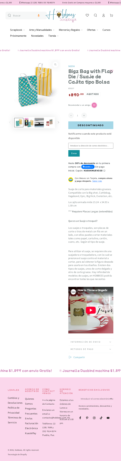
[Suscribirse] (111, 398)
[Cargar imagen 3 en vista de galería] (39, 122)
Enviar (74, 153)
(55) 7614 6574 (49, 431)
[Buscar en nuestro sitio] (9, 15)
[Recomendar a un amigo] (94, 105)
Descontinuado (91, 125)
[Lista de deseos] (87, 15)
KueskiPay (30, 433)
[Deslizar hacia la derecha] (58, 122)
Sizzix (71, 66)
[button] (38, 16)
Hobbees (18, 450)
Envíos (28, 418)
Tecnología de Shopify (17, 454)
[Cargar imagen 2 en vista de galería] (29, 122)
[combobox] (28, 16)
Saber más (97, 180)
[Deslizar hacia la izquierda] (9, 122)
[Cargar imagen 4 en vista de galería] (49, 122)
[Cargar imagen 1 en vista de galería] (18, 122)
